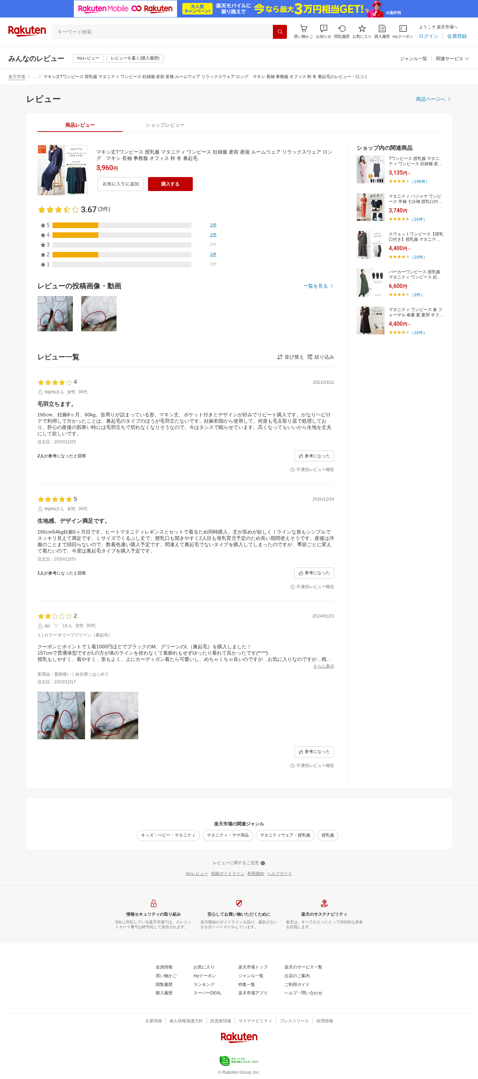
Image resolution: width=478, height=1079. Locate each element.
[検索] (280, 32)
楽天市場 (16, 76)
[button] (323, 31)
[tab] (79, 125)
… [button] (34, 76)
